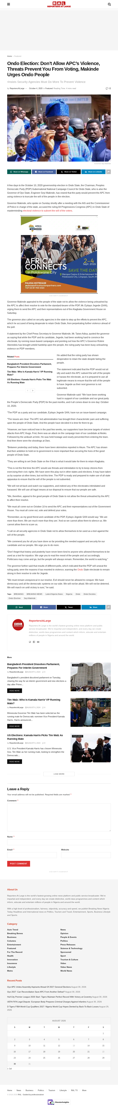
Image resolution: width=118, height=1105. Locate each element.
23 (15, 1058)
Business (11, 937)
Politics (64, 941)
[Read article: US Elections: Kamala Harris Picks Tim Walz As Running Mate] (91, 748)
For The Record (14, 952)
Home (9, 56)
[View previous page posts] (27, 391)
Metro (10, 971)
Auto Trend (12, 929)
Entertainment (14, 944)
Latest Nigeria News (54, 594)
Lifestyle (11, 967)
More (84, 1090)
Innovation (12, 959)
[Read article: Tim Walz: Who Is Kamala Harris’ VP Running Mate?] (91, 712)
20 (74, 1052)
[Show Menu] (8, 4)
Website (65, 849)
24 (29, 1058)
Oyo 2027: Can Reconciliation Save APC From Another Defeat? (36, 992)
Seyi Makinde (30, 598)
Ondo (80, 569)
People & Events (68, 937)
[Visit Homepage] (59, 4)
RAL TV (74, 1090)
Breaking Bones (15, 933)
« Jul (9, 1068)
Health (10, 956)
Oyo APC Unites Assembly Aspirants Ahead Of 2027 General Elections (39, 987)
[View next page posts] (33, 391)
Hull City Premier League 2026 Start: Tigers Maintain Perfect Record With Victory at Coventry (49, 997)
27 (74, 1058)
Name (11, 836)
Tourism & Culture (69, 959)
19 (59, 1052)
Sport (63, 956)
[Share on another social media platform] (108, 171)
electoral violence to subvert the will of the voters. (48, 210)
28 (88, 1058)
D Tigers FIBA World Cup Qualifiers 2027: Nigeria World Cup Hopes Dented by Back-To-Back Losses (53, 1006)
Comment (13, 800)
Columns (11, 941)
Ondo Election (15, 598)
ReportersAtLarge (17, 88)
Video (63, 963)
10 (29, 1046)
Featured (17, 56)
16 (15, 1052)
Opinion (64, 933)
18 (44, 1052)
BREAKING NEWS (34, 594)
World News (66, 971)
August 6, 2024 (33, 672)
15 (103, 1046)
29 (103, 1058)
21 (88, 1052)
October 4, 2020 (35, 88)
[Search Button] (109, 4)
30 (15, 1064)
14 (88, 1046)
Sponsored (65, 952)
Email (11, 849)
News (63, 929)
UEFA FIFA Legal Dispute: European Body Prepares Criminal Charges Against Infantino (46, 1002)
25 (44, 1058)
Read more (15, 691)
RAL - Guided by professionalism (31, 1095)
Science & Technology (71, 948)
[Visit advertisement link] (59, 254)
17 (29, 1052)
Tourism (51, 1090)
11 (44, 1046)
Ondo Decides (90, 594)
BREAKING (18, 594)
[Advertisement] (59, 30)
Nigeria (69, 594)
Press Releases (67, 944)
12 (59, 1046)
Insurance (12, 963)
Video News (66, 967)
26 (59, 1058)
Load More (59, 774)
